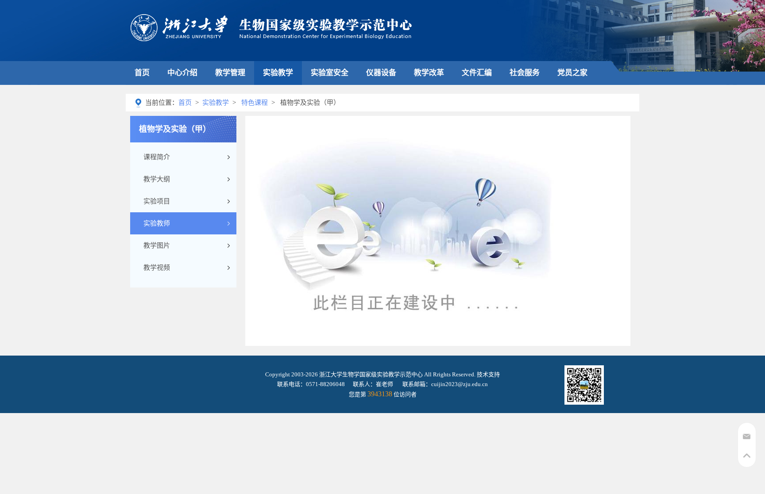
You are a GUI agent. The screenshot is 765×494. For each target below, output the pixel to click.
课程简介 (156, 157)
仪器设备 (381, 73)
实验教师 (156, 223)
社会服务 (525, 73)
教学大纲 (156, 179)
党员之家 (572, 73)
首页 (142, 73)
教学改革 (429, 73)
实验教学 (278, 73)
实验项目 (156, 201)
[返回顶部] (746, 459)
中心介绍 (182, 73)
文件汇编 (477, 73)
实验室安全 (329, 73)
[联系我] (746, 439)
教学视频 (156, 267)
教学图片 (156, 245)
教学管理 (230, 73)
